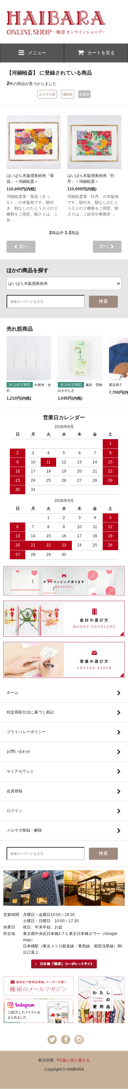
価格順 (68, 94)
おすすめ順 (47, 94)
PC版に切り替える (73, 1060)
